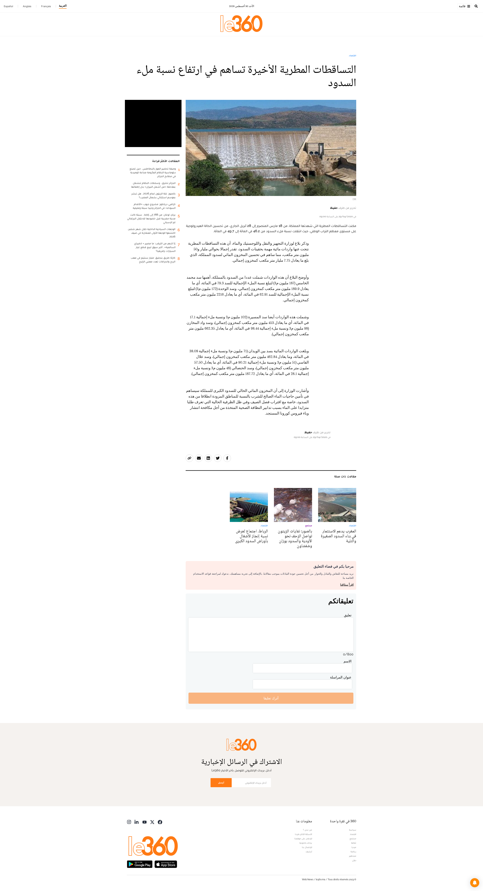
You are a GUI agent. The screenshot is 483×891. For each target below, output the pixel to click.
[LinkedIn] (137, 821)
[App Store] (166, 863)
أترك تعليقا (271, 698)
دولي (354, 860)
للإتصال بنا (307, 847)
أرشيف (309, 851)
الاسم (347, 661)
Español (8, 6)
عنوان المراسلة (340, 677)
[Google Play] (139, 863)
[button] (474, 882)
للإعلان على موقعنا (303, 838)
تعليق (347, 615)
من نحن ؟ (307, 830)
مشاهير (352, 856)
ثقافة (353, 843)
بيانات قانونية (305, 843)
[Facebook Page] (160, 821)
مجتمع (353, 838)
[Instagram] (129, 821)
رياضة (353, 851)
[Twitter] (152, 821)
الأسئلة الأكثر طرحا (303, 834)
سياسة (352, 830)
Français (46, 6)
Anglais (27, 6)
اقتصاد (352, 55)
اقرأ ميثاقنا (347, 585)
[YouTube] (144, 821)
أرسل (221, 782)
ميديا (353, 847)
